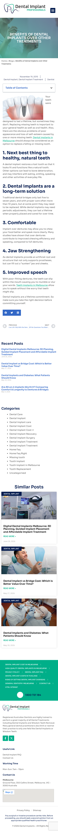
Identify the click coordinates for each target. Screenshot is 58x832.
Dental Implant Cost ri (21, 430)
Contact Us (44, 683)
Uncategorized (17, 473)
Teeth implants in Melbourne (32, 285)
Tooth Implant (17, 461)
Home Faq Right (18, 453)
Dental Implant (11, 79)
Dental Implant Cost (20, 426)
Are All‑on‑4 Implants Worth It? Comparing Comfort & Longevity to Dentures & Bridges (25, 388)
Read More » (9, 536)
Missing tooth (17, 457)
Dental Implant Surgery (22, 437)
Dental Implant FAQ (34, 672)
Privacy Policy (12, 672)
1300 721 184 (33, 695)
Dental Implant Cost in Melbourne (21, 664)
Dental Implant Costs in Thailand (21, 676)
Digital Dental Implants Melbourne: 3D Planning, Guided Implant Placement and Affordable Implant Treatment (28, 352)
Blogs (11, 61)
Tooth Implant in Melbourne (24, 465)
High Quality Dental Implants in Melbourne (26, 668)
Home (4, 61)
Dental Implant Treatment (31, 79)
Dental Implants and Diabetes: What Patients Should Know (25, 376)
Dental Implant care (20, 422)
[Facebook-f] (5, 738)
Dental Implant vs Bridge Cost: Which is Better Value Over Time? (26, 365)
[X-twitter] (11, 738)
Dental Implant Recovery (23, 433)
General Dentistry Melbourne (19, 683)
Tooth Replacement (20, 469)
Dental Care (16, 414)
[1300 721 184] (20, 695)
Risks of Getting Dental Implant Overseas (25, 680)
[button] (52, 10)
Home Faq (15, 449)
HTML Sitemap (11, 687)
